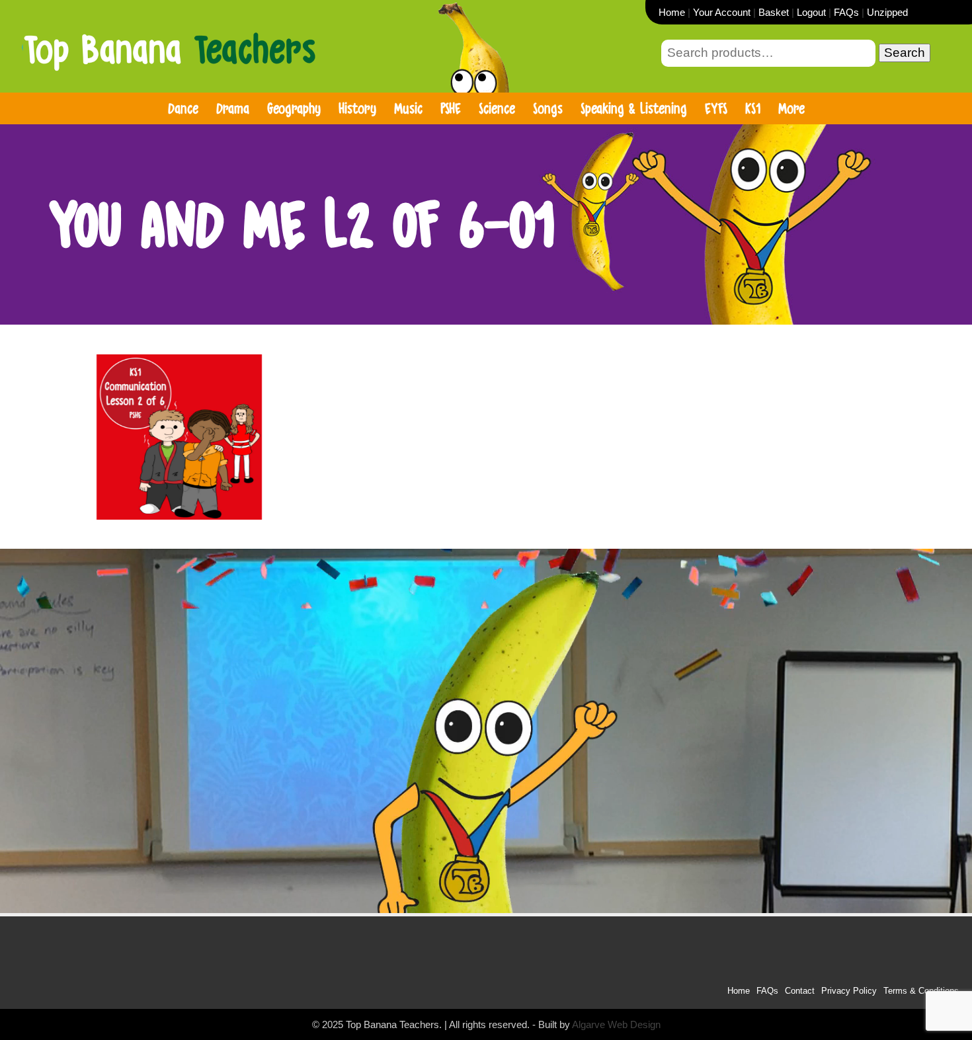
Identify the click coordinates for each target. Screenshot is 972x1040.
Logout (811, 12)
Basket (773, 12)
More (791, 108)
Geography (294, 108)
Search (904, 53)
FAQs (846, 12)
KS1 (752, 108)
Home (672, 12)
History (357, 108)
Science (497, 108)
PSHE (450, 108)
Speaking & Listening (634, 108)
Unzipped (887, 12)
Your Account (721, 12)
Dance (183, 108)
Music (408, 108)
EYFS (716, 108)
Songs (548, 108)
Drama (232, 108)
